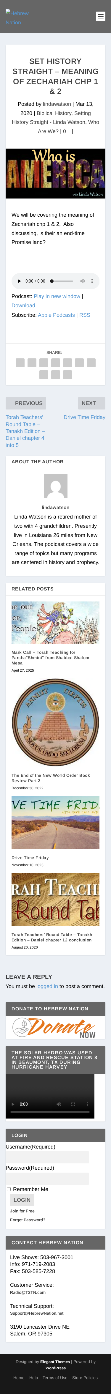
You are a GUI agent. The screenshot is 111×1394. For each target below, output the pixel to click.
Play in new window (57, 296)
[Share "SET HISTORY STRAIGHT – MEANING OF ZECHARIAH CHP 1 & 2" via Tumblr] (56, 363)
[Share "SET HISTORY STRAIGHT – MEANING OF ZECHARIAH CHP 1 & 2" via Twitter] (32, 363)
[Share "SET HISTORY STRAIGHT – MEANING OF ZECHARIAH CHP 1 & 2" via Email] (56, 375)
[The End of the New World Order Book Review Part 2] (56, 722)
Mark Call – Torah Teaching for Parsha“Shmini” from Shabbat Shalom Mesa (50, 657)
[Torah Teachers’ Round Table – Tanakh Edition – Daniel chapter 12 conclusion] (56, 899)
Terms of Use (55, 1377)
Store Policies (85, 1377)
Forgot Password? (27, 1219)
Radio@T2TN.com (28, 1292)
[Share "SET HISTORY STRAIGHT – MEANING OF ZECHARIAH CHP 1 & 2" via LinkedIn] (79, 363)
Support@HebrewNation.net (36, 1313)
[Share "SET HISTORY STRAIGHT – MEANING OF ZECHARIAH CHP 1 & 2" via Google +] (44, 363)
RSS (84, 315)
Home (19, 1377)
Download (23, 305)
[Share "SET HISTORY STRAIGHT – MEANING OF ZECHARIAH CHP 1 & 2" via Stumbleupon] (44, 375)
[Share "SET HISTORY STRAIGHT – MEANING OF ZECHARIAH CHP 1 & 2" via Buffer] (91, 363)
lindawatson (57, 104)
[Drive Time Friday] (56, 822)
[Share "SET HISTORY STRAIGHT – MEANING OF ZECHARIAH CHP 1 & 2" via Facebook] (20, 363)
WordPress (56, 1368)
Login (22, 1200)
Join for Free (22, 1211)
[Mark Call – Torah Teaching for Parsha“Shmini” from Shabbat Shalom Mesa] (56, 622)
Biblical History (54, 113)
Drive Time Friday (30, 857)
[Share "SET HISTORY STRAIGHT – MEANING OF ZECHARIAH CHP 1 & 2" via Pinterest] (67, 363)
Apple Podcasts (56, 315)
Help (33, 1377)
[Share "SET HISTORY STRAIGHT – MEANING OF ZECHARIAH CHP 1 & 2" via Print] (67, 375)
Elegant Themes (55, 1362)
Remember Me (30, 1189)
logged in (47, 986)
